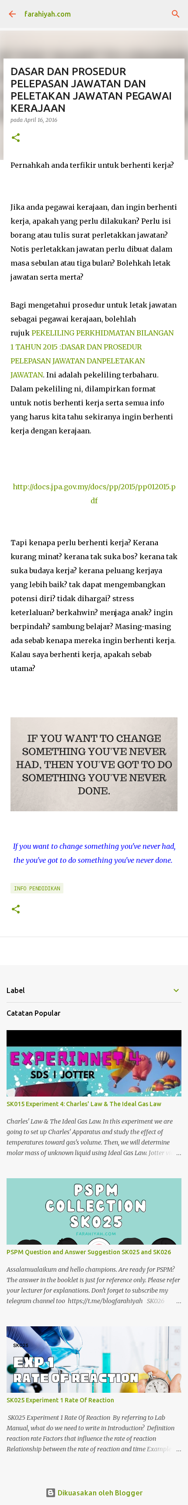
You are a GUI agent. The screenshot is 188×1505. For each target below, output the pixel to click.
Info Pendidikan (37, 888)
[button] (15, 138)
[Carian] (176, 13)
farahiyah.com (47, 14)
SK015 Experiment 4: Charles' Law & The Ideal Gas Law (84, 1103)
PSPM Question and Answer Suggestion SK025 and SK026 (89, 1252)
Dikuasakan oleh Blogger (99, 1492)
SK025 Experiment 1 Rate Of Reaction (60, 1400)
